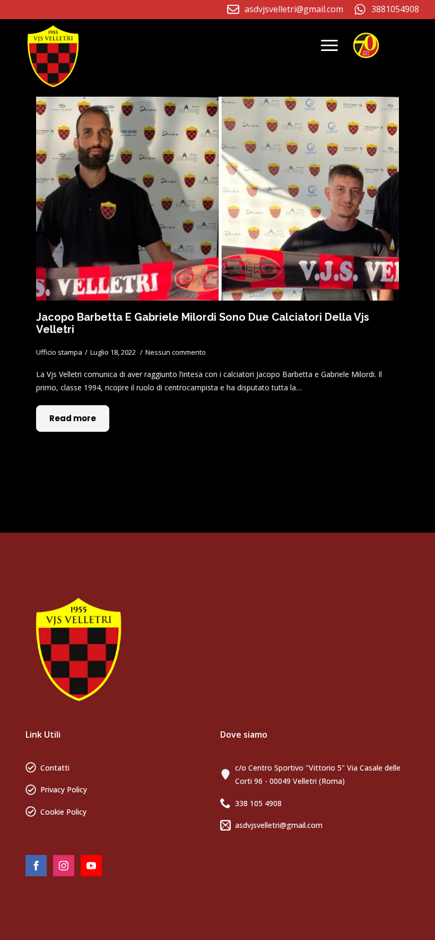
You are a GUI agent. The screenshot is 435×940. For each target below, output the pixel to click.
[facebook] (36, 865)
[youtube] (91, 865)
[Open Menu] (329, 45)
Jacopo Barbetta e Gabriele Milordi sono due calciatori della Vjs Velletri (202, 323)
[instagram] (63, 865)
